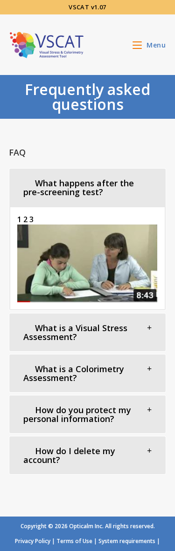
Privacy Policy (32, 541)
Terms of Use (74, 541)
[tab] (87, 187)
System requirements (126, 541)
